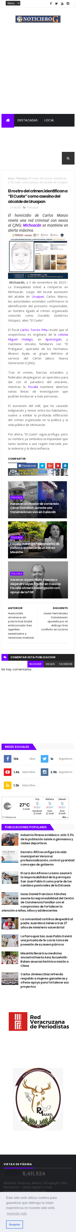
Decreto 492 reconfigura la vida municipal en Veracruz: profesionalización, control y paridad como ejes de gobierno (47, 858)
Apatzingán (53, 339)
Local (49, 120)
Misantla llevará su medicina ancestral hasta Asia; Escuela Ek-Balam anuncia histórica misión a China (44, 959)
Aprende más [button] (17, 1213)
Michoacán (32, 225)
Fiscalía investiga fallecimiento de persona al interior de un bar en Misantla (34, 548)
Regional (12, 133)
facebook (65, 664)
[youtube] (62, 3)
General (11, 158)
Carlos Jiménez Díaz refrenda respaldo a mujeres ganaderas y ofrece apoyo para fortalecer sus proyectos (44, 980)
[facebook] (51, 3)
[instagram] (68, 3)
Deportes (63, 145)
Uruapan (38, 296)
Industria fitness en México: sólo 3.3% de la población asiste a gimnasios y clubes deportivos (47, 839)
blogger (35, 664)
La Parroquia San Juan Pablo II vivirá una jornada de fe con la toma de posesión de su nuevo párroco (46, 940)
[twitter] (56, 3)
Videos (29, 158)
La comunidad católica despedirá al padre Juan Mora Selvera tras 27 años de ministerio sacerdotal (46, 923)
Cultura (42, 145)
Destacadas (28, 120)
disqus (50, 664)
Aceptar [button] (14, 1224)
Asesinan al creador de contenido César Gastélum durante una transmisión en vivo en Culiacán (34, 508)
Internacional (16, 145)
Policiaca (34, 133)
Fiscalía (33, 387)
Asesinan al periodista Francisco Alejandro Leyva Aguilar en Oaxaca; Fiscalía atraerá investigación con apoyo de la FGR (35, 586)
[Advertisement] (38, 74)
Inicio (11, 178)
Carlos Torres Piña (34, 330)
